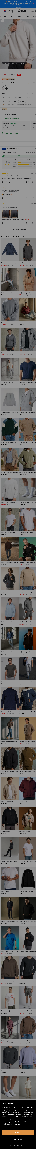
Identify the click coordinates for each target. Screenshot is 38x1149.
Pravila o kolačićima (21, 1122)
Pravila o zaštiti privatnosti (11, 1124)
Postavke (18, 1139)
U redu (18, 1132)
